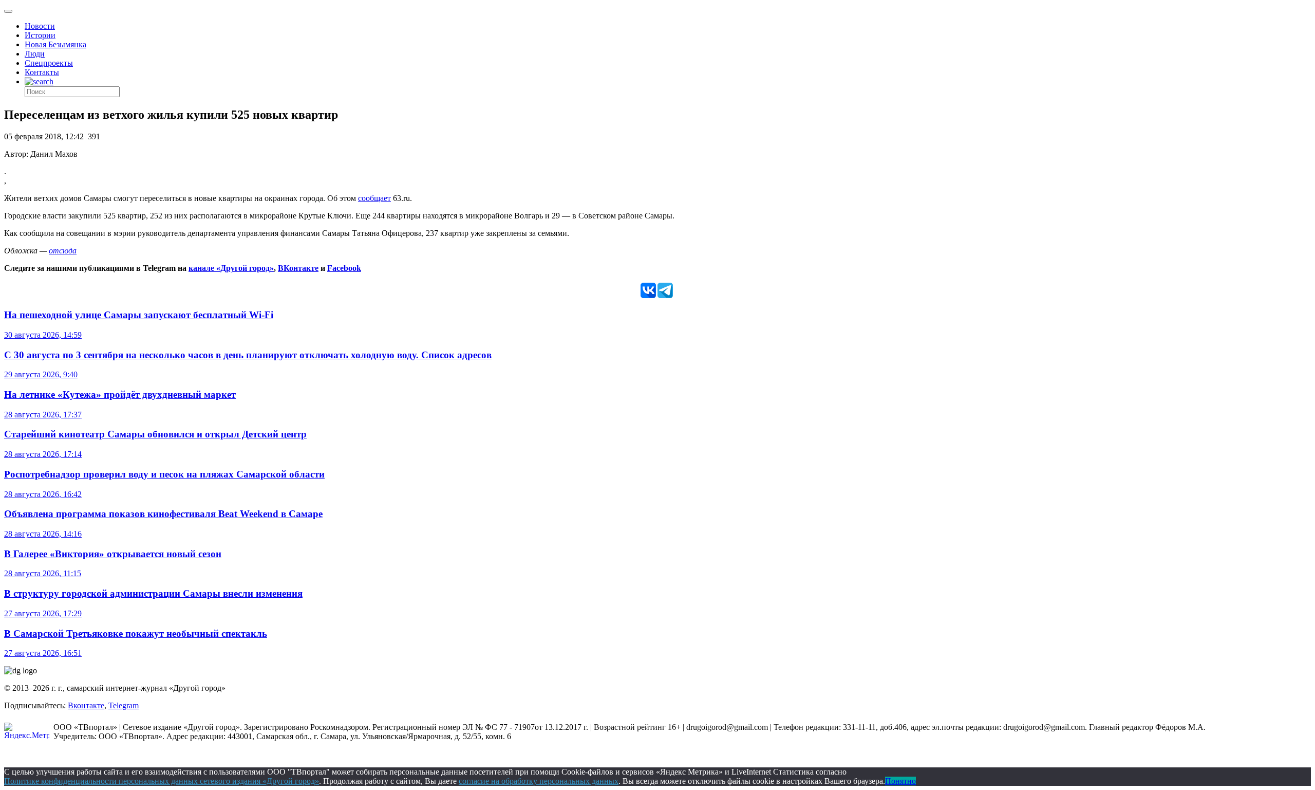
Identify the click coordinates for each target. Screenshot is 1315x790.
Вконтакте (86, 705)
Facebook (344, 268)
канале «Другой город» (231, 268)
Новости (40, 26)
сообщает (374, 198)
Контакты (42, 72)
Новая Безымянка (55, 44)
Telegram (123, 705)
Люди (35, 53)
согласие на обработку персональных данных (538, 781)
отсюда (63, 250)
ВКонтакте (298, 268)
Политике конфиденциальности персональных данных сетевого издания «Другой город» (161, 781)
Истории (40, 35)
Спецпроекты (49, 63)
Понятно (900, 781)
